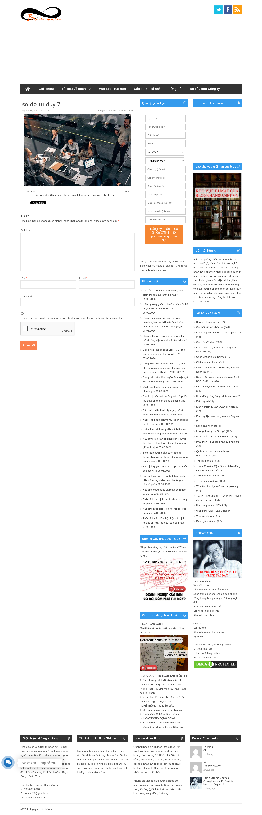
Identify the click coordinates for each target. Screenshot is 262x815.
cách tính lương (206, 297)
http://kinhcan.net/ (100, 759)
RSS (237, 9)
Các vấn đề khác (205, 342)
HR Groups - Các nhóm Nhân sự (161, 722)
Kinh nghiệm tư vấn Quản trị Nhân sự (217, 406)
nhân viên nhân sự (214, 271)
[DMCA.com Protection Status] (215, 667)
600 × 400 (127, 110)
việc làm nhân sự (213, 292)
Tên (23, 278)
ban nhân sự (210, 284)
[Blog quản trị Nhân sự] (40, 13)
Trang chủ (27, 89)
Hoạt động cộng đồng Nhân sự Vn (215, 396)
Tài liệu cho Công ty (204, 89)
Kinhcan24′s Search (97, 772)
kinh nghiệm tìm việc (210, 280)
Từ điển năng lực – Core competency (217, 486)
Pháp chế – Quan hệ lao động (213, 436)
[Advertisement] (131, 52)
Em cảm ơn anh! (212, 766)
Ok (204, 750)
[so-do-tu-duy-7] (77, 184)
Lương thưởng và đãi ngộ (210, 431)
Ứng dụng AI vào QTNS (209, 505)
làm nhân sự (230, 259)
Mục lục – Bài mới (112, 89)
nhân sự (198, 259)
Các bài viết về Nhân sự (209, 327)
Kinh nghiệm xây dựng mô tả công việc (218, 416)
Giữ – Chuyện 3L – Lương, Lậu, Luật (217, 386)
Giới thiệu (46, 89)
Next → (128, 190)
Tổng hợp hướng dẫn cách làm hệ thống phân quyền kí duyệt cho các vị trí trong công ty (165, 457)
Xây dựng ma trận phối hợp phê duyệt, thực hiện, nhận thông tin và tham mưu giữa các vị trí (165, 443)
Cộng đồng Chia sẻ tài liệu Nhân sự (163, 726)
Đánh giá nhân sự (206, 521)
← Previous (28, 190)
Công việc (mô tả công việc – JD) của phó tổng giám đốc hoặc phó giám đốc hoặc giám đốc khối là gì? (164, 368)
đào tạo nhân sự (213, 267)
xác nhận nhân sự (220, 263)
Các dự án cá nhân (148, 89)
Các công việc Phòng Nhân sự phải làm (218, 332)
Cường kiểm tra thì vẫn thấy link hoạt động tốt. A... (218, 783)
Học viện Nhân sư (38, 99)
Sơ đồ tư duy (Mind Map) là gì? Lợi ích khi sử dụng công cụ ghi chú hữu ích (77, 195)
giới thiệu (155, 789)
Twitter (218, 9)
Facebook (228, 9)
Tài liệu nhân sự (205, 460)
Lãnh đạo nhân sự (206, 425)
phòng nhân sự (212, 259)
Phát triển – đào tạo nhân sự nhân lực (217, 441)
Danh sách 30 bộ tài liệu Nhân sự (161, 714)
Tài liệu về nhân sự (76, 89)
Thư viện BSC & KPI (207, 475)
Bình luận (25, 230)
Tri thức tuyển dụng (207, 481)
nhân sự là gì (200, 263)
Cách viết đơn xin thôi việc (211, 356)
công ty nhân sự (226, 297)
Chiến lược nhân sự (207, 362)
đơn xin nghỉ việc (218, 276)
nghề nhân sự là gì (229, 284)
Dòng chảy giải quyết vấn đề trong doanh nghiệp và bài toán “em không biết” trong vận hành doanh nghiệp (163, 322)
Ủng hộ (175, 89)
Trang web (26, 296)
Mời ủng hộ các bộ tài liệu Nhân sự (162, 710)
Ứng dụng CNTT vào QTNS (212, 510)
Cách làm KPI (201, 301)
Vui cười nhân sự (205, 516)
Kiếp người (202, 401)
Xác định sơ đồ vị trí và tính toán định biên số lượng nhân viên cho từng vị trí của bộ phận (164, 480)
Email (83, 278)
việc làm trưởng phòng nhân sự (211, 288)
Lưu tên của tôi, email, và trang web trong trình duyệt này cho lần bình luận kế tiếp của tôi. (71, 318)
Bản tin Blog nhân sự (208, 322)
